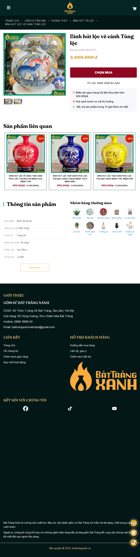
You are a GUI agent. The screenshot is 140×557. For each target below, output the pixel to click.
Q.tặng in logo (130, 233)
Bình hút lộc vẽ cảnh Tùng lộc (25, 24)
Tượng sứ (103, 231)
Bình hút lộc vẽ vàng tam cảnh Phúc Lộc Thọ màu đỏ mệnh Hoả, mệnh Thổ (26, 179)
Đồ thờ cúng (103, 218)
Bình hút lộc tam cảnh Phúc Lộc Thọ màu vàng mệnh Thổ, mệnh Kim (114, 177)
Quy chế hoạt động (14, 362)
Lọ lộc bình (130, 218)
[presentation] (7, 164)
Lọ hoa (76, 231)
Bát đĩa (90, 218)
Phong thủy (59, 20)
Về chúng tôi (10, 351)
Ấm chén (76, 218)
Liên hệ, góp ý (78, 351)
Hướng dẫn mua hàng (82, 345)
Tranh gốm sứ (90, 233)
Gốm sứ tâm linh (35, 20)
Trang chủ (12, 20)
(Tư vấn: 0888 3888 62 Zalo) (103, 83)
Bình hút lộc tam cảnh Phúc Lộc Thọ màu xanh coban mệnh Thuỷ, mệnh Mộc (70, 179)
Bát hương (117, 218)
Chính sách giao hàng (15, 356)
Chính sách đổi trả (80, 356)
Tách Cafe (116, 231)
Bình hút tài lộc (83, 20)
